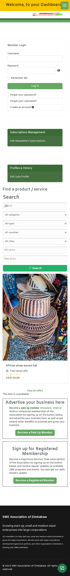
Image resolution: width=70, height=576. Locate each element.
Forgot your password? (23, 95)
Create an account (21, 107)
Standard (46, 408)
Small (56, 408)
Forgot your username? (23, 101)
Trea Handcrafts (19, 371)
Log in (35, 86)
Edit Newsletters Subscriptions (27, 141)
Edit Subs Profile (19, 176)
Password (12, 65)
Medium (14, 411)
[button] (64, 5)
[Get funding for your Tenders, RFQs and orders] (48, 14)
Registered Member (32, 459)
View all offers (35, 390)
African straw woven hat (21, 365)
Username (13, 53)
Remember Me (19, 78)
